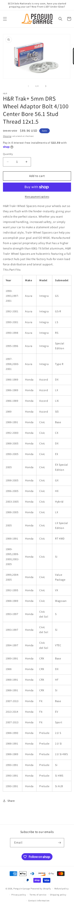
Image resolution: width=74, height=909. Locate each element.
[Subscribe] (59, 842)
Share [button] (11, 800)
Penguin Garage (21, 888)
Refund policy (61, 888)
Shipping (7, 136)
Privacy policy (18, 894)
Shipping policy (58, 894)
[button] (5, 19)
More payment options (37, 196)
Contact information (39, 900)
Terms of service (38, 894)
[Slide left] (28, 86)
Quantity (8, 154)
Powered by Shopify (41, 888)
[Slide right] (45, 86)
